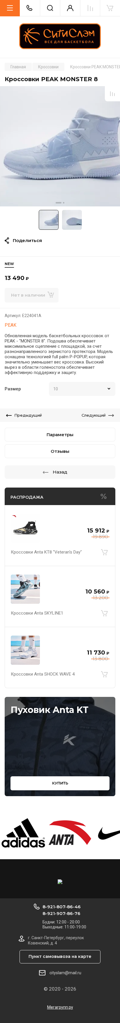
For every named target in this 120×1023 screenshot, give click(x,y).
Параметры (60, 434)
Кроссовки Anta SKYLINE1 (37, 613)
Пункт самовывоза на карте (60, 956)
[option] (60, 146)
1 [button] (58, 202)
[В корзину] (104, 552)
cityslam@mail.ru (65, 972)
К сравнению (112, 93)
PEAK (10, 325)
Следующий (94, 415)
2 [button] (63, 202)
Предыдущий (28, 415)
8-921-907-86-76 (61, 913)
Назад (60, 472)
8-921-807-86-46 (62, 906)
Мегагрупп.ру (60, 1007)
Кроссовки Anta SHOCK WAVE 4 (43, 674)
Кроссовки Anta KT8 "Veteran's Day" (46, 552)
